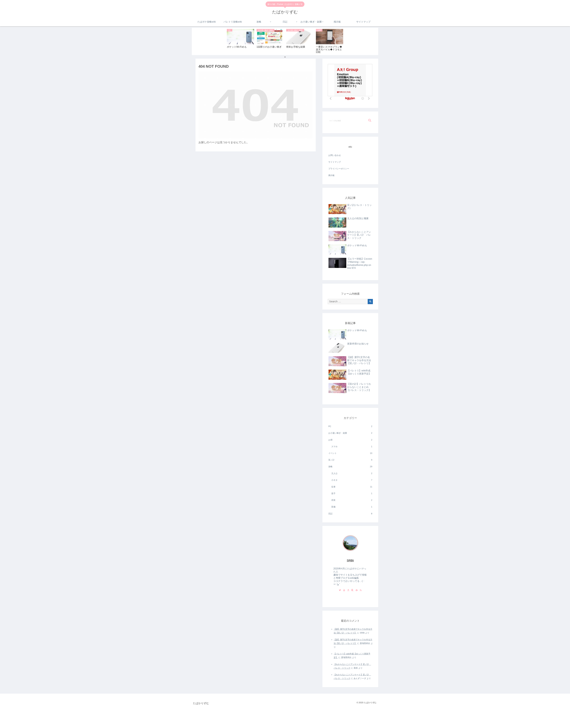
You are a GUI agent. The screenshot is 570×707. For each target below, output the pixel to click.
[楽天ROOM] (352, 590)
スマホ (351, 446)
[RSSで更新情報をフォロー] (360, 590)
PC (350, 426)
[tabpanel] (240, 41)
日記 (350, 513)
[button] (369, 120)
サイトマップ (334, 162)
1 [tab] (285, 57)
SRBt (350, 560)
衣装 (351, 500)
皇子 (351, 493)
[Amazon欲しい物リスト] (348, 590)
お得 (350, 440)
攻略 (350, 466)
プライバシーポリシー (338, 168)
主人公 (351, 473)
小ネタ (351, 480)
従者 (351, 487)
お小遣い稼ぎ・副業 (350, 433)
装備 (351, 507)
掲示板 (331, 175)
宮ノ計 (350, 460)
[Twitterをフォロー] (340, 590)
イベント (350, 453)
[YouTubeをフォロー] (344, 590)
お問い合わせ (334, 155)
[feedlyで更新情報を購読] (356, 590)
